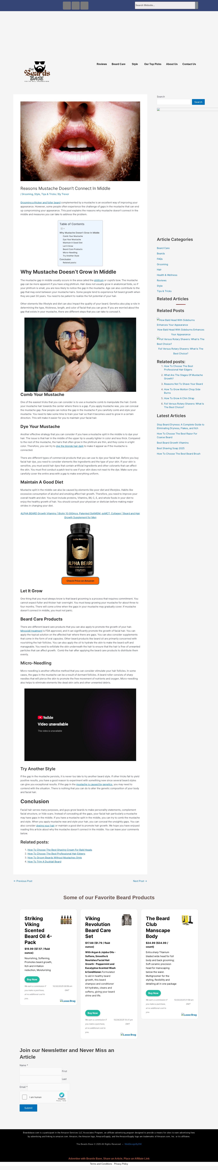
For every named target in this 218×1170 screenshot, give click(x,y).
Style (135, 64)
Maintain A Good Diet (73, 242)
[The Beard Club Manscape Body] (187, 920)
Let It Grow (68, 246)
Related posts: (69, 262)
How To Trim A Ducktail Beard (44, 861)
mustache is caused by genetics (94, 784)
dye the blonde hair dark (69, 446)
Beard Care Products (73, 249)
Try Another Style (71, 256)
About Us (172, 64)
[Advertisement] (109, 35)
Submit (28, 1107)
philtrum (99, 280)
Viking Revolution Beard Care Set (98, 927)
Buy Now (32, 979)
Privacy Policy (121, 1164)
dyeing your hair (45, 825)
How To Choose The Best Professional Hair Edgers (56, 853)
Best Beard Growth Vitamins (173, 442)
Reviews (102, 64)
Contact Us (189, 64)
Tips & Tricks (48, 194)
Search (161, 96)
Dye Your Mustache (72, 239)
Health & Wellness (167, 274)
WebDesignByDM (133, 1144)
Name (24, 1065)
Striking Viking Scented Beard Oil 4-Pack (38, 930)
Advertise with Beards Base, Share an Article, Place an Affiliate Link (109, 1158)
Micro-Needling (70, 252)
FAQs (160, 258)
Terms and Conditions (101, 1164)
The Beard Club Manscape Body (158, 927)
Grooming (27, 194)
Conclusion (65, 259)
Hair (159, 269)
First (64, 1071)
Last (64, 1079)
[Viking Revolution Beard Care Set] (127, 920)
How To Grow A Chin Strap (179, 398)
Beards (161, 253)
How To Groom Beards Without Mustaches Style (55, 857)
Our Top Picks (152, 64)
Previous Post (23, 881)
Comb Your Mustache (73, 236)
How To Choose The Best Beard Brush (178, 453)
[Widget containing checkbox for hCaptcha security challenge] (44, 1097)
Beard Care (118, 64)
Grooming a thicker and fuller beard (40, 202)
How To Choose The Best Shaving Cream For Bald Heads (60, 849)
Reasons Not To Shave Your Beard (183, 383)
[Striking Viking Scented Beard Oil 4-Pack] (66, 920)
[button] (119, 64)
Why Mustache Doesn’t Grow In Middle (79, 232)
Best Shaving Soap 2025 (170, 448)
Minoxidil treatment (31, 630)
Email (24, 1086)
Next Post (140, 881)
